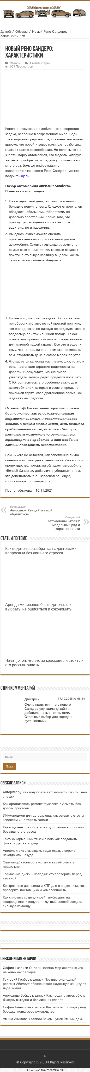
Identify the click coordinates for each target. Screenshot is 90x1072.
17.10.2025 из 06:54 (71, 698)
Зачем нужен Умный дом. (63, 1019)
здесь (24, 176)
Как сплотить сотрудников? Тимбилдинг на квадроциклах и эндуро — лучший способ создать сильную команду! (42, 901)
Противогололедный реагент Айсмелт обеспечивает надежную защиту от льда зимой (44, 983)
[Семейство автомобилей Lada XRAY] (45, 11)
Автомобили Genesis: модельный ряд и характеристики (64, 523)
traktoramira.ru (52, 1070)
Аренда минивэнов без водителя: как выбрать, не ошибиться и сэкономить (38, 606)
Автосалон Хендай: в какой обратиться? (31, 510)
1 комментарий (40, 63)
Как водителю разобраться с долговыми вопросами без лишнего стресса (41, 550)
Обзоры (21, 31)
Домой (5, 31)
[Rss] (45, 1056)
